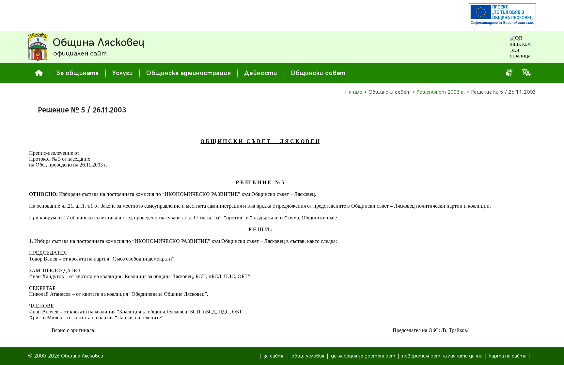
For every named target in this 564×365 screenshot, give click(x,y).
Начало (354, 92)
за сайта (274, 356)
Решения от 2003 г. (440, 92)
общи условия (307, 356)
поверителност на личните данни (442, 356)
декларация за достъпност (363, 356)
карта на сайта (507, 356)
